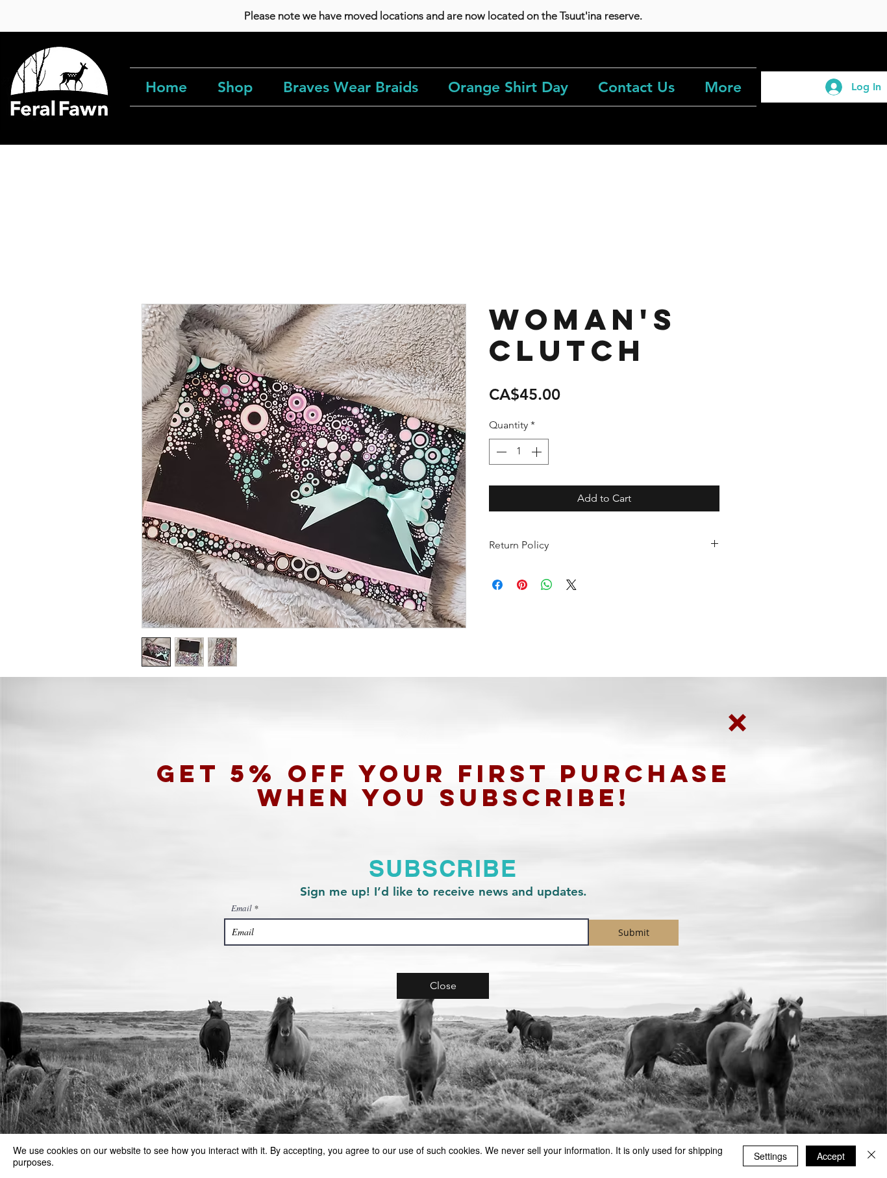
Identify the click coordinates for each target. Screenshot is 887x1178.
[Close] (871, 1156)
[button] (737, 722)
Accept (831, 1155)
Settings (770, 1155)
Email (241, 908)
